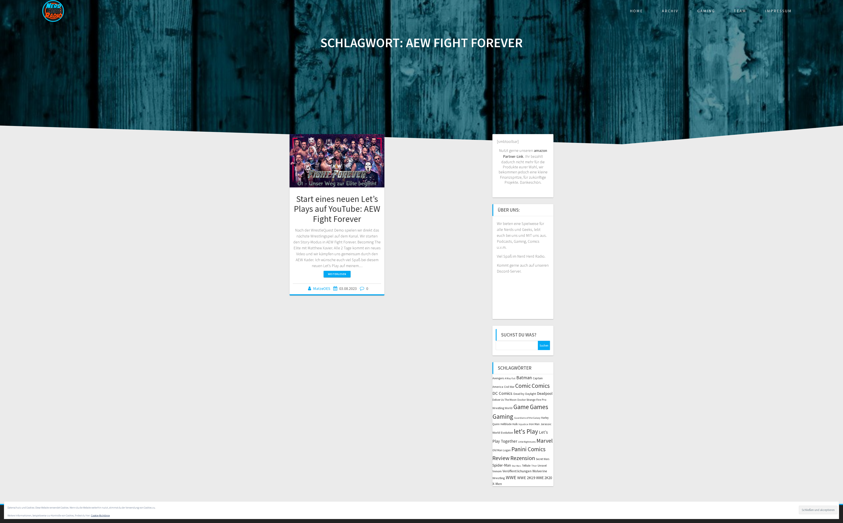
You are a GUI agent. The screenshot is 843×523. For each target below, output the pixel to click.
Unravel (542, 465)
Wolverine (539, 471)
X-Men (497, 484)
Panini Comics (529, 449)
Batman (524, 378)
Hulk (515, 424)
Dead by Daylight (524, 394)
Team (740, 10)
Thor (534, 465)
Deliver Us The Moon (504, 400)
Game (521, 407)
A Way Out (510, 378)
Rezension (522, 458)
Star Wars (516, 465)
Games (539, 407)
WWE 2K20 (544, 477)
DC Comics (502, 393)
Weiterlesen (337, 274)
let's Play (526, 431)
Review (501, 458)
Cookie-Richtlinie (100, 515)
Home (636, 10)
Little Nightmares (527, 441)
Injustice (523, 424)
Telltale (526, 465)
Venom (497, 471)
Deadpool (545, 393)
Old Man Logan (501, 450)
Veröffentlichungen (517, 471)
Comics (541, 385)
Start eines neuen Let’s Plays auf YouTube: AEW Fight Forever (337, 208)
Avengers (498, 378)
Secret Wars (542, 459)
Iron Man (534, 424)
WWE (511, 477)
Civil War (509, 387)
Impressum (778, 10)
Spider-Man (501, 465)
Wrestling (498, 478)
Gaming (706, 10)
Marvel (545, 440)
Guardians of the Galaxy (527, 417)
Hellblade (506, 424)
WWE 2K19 (526, 477)
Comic (523, 385)
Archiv (670, 10)
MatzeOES (321, 288)
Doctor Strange (526, 400)
